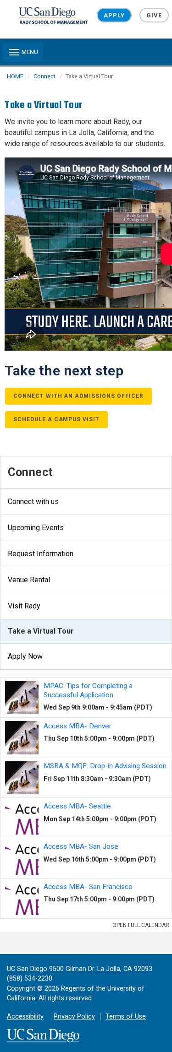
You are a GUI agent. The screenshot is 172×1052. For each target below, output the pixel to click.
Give (154, 15)
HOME (15, 76)
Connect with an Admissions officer (78, 396)
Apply (114, 15)
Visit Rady (24, 606)
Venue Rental (29, 579)
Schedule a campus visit (56, 419)
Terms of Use (125, 1016)
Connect (44, 76)
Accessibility (25, 1016)
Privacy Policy (74, 1016)
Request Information (40, 553)
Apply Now (25, 656)
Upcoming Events (36, 527)
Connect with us (33, 501)
